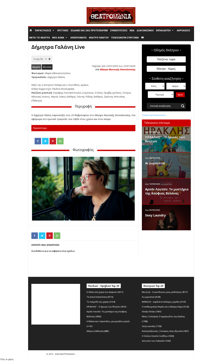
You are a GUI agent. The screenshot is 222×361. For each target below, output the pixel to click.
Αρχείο (36, 66)
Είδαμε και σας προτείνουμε (89, 30)
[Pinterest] (53, 141)
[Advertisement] (166, 252)
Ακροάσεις (183, 30)
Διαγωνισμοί (145, 30)
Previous (37, 189)
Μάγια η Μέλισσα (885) (98, 331)
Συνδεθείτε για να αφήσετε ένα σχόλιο (53, 251)
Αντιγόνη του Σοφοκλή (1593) (156, 340)
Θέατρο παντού (99, 37)
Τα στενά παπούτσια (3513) (100, 296)
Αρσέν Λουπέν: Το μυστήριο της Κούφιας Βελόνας (167, 191)
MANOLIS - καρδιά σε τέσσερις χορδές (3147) (164, 301)
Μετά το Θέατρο (39, 37)
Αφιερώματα (78, 37)
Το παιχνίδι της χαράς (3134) (101, 301)
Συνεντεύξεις (118, 30)
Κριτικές (62, 30)
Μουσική (47, 66)
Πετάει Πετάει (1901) (151, 311)
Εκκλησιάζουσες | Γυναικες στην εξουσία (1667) (165, 331)
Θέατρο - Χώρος (166, 68)
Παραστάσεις (43, 30)
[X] (45, 141)
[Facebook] (38, 141)
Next (130, 189)
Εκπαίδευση (163, 30)
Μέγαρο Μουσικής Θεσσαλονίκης (117, 69)
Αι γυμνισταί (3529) (151, 296)
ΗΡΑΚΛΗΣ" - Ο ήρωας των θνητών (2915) (106, 306)
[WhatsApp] (60, 141)
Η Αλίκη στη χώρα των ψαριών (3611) (105, 292)
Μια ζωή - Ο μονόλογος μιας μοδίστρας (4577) (165, 292)
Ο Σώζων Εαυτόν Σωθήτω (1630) (158, 335)
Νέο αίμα (58, 37)
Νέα (132, 30)
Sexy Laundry (155, 215)
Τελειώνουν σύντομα (125, 37)
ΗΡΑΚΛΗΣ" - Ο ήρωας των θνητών (165, 139)
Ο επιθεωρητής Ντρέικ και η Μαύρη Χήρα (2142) (165, 306)
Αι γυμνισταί (155, 163)
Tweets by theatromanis (154, 115)
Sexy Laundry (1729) (152, 326)
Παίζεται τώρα (166, 59)
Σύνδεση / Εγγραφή (37, 2)
